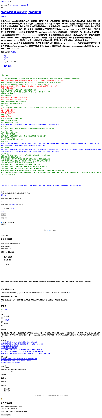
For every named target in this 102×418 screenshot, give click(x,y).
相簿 (5, 55)
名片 (5, 59)
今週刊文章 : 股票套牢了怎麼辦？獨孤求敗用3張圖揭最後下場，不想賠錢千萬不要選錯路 (26, 353)
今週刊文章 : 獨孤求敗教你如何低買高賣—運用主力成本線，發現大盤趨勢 (22, 351)
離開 (9, 414)
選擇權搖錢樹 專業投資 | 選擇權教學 (21, 12)
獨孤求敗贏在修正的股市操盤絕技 (10, 362)
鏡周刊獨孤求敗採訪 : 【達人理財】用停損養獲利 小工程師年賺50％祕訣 (22, 344)
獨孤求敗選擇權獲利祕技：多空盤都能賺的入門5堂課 (16, 361)
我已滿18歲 (4, 414)
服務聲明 (66, 395)
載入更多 (3, 214)
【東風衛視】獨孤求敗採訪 (9, 348)
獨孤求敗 (3, 195)
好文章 (12, 208)
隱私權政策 (60, 395)
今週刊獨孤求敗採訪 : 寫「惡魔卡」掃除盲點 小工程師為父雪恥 (19, 342)
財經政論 (13, 52)
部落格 (6, 57)
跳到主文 (3, 16)
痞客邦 (12, 204)
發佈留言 (3, 224)
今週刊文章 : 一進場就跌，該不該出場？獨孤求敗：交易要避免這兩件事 (21, 350)
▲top (2, 211)
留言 (15, 204)
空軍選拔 (7, 66)
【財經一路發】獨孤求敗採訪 (9, 346)
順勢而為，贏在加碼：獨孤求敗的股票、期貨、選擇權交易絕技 (19, 359)
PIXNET (39, 395)
